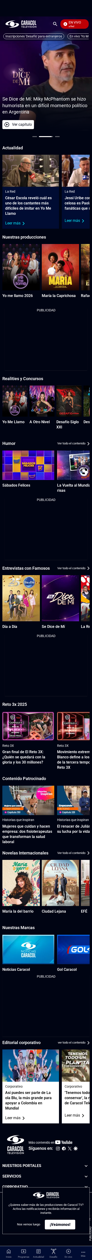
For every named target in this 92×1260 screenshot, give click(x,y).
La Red (10, 191)
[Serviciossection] (86, 1176)
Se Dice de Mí (53, 626)
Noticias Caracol (16, 969)
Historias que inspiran (18, 820)
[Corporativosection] (86, 1187)
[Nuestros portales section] (86, 1165)
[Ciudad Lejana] (60, 883)
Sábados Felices (16, 485)
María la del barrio (17, 911)
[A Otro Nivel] (42, 401)
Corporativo (14, 1086)
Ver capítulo (55, 124)
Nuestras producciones (24, 237)
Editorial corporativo (21, 1042)
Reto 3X (8, 746)
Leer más (13, 223)
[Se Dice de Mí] (60, 598)
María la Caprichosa (59, 295)
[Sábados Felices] (28, 465)
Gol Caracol (67, 969)
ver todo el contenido (71, 1043)
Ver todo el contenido (71, 443)
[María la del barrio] (21, 883)
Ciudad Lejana (54, 911)
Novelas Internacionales (25, 852)
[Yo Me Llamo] (15, 401)
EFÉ (84, 911)
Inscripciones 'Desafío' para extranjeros (33, 36)
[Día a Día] (21, 598)
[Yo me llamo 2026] (21, 267)
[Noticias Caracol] (28, 949)
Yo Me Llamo (13, 422)
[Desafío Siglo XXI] (69, 401)
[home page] (21, 24)
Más (83, 1256)
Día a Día (9, 626)
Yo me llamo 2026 (17, 295)
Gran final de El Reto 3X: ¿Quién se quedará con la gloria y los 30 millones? (23, 757)
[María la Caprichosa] (60, 267)
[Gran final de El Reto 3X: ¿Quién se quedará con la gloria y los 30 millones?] (28, 726)
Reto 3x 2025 (14, 704)
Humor (8, 443)
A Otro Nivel (39, 422)
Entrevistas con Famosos (26, 568)
